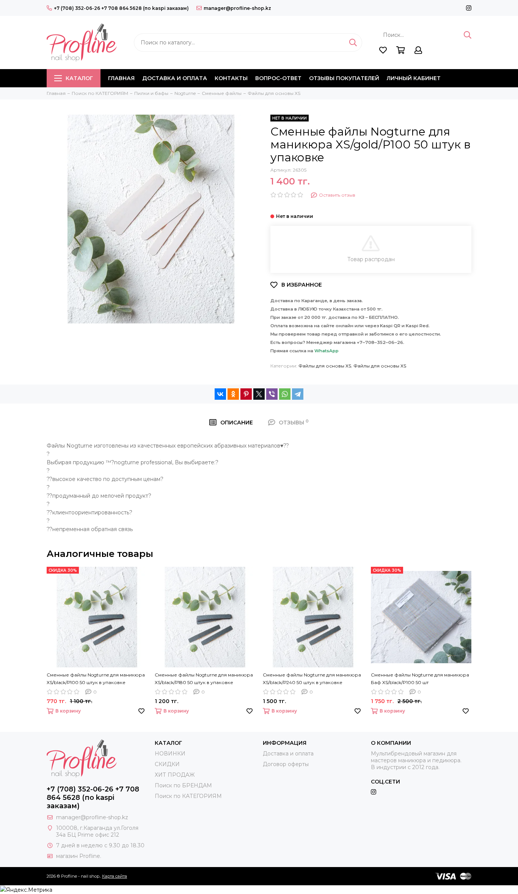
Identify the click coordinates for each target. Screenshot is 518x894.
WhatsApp (326, 350)
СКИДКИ (167, 764)
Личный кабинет (414, 78)
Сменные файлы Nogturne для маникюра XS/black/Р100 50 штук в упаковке (96, 678)
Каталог (79, 78)
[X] (259, 394)
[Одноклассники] (233, 394)
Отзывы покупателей (344, 78)
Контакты (231, 78)
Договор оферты (286, 764)
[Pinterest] (246, 394)
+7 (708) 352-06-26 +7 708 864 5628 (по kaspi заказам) (121, 8)
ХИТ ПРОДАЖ (175, 774)
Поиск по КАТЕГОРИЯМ (188, 796)
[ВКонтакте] (220, 394)
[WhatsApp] (284, 394)
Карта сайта (114, 876)
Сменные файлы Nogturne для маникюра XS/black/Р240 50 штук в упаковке (312, 678)
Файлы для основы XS (324, 366)
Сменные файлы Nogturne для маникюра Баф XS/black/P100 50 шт (420, 678)
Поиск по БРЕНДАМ (183, 785)
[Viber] (272, 394)
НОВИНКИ (170, 753)
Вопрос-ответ (278, 78)
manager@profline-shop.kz (237, 8)
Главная (121, 78)
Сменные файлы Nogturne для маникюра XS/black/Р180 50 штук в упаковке (204, 678)
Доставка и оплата (174, 78)
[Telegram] (297, 394)
